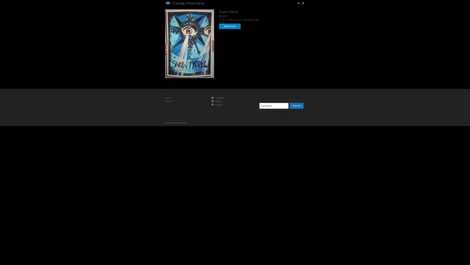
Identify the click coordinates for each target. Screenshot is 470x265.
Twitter (218, 101)
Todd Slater (183, 123)
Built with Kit (281, 113)
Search (168, 98)
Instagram (219, 104)
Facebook (219, 98)
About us (169, 101)
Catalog (179, 3)
